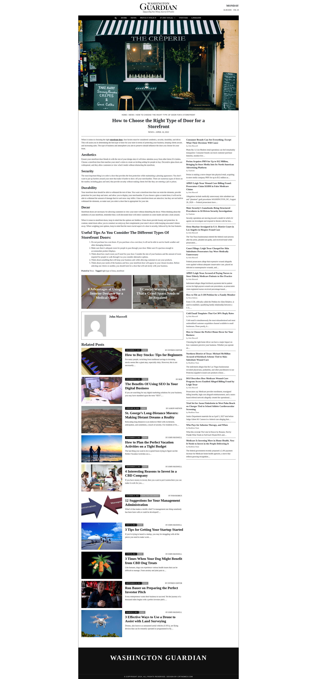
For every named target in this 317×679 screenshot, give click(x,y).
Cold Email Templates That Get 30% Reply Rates (210, 313)
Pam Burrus (176, 496)
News (133, 18)
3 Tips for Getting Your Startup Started (154, 529)
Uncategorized (152, 496)
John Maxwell (175, 437)
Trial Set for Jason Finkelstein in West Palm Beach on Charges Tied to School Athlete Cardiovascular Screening (210, 406)
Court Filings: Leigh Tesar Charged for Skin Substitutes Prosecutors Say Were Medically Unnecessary (207, 251)
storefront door (116, 140)
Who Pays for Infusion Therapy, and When (207, 425)
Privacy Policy (148, 18)
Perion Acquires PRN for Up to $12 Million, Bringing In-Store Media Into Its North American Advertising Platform (210, 164)
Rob (180, 379)
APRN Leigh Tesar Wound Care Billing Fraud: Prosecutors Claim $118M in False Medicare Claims (208, 186)
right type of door (109, 271)
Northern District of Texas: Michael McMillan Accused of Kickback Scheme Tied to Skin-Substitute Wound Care (208, 356)
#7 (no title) (166, 18)
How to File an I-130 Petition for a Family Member (210, 295)
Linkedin (196, 18)
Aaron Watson (175, 408)
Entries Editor (175, 350)
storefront (120, 271)
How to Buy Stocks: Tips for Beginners (153, 355)
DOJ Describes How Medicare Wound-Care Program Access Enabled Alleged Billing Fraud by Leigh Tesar (210, 381)
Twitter (183, 18)
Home (124, 18)
